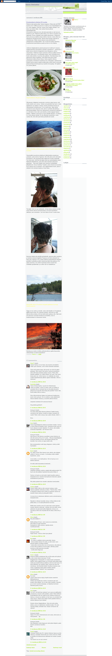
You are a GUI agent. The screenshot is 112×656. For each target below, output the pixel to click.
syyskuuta (66, 106)
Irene (31, 423)
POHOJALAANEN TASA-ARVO (73, 84)
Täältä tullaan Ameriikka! (71, 85)
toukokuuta (67, 113)
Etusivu (44, 647)
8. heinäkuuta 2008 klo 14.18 (38, 552)
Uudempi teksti (30, 647)
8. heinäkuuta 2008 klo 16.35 (38, 572)
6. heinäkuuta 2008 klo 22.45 (38, 484)
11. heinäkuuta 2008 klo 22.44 (38, 642)
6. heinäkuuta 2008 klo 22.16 (38, 448)
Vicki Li (32, 555)
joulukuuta (66, 122)
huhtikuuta (66, 115)
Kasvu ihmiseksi (32, 5)
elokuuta (66, 108)
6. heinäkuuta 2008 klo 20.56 (38, 432)
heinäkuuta (66, 109)
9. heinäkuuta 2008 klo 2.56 (37, 619)
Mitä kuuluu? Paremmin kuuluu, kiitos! (74, 80)
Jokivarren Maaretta (70, 40)
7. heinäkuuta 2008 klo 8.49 (37, 514)
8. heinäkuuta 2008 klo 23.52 (38, 610)
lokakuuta (66, 126)
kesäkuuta (66, 111)
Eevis (31, 451)
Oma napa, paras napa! (71, 62)
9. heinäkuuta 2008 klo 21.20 (38, 629)
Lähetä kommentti (31, 645)
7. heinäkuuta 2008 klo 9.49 (37, 529)
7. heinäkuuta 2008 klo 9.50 (37, 536)
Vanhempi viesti (57, 647)
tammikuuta (67, 120)
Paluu (73, 41)
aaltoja (67, 89)
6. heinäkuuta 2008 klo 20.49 (38, 420)
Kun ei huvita (75, 53)
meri (31, 590)
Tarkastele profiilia (69, 32)
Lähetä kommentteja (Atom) (37, 651)
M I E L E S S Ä (69, 51)
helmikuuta (67, 119)
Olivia (32, 517)
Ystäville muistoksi (70, 64)
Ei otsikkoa (68, 90)
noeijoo (32, 486)
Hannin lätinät (69, 78)
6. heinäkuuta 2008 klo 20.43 (38, 407)
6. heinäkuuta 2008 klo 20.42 (38, 382)
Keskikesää (75, 69)
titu (31, 538)
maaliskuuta (67, 117)
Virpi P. (32, 363)
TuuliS (32, 631)
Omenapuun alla (69, 67)
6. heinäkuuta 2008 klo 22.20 (38, 466)
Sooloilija (33, 384)
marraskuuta (67, 124)
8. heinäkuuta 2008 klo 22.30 (38, 588)
